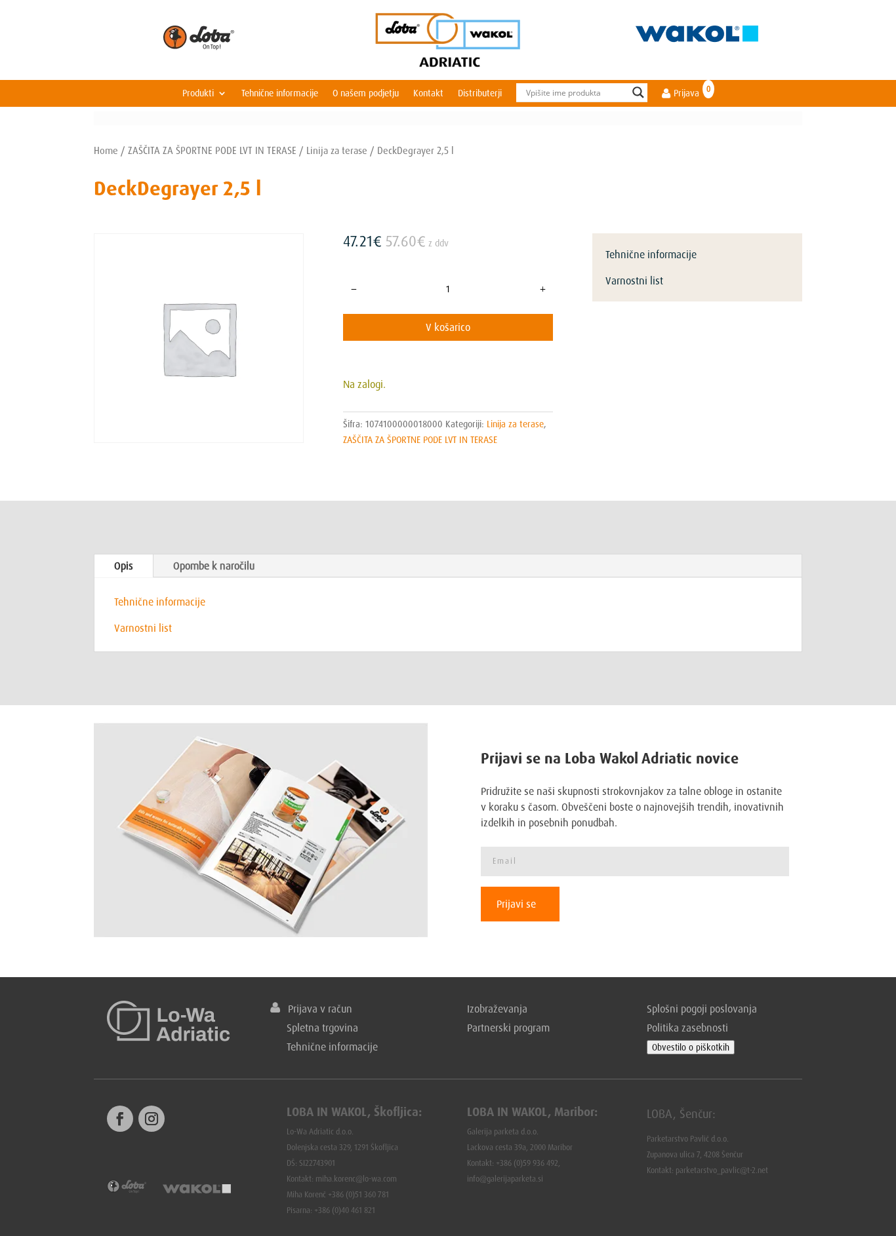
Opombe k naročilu (214, 565)
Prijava (685, 93)
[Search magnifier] (638, 92)
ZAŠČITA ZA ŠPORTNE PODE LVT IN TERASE (212, 150)
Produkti (198, 93)
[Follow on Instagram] (151, 1119)
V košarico (448, 327)
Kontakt (428, 93)
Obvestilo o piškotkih (690, 1047)
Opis (123, 565)
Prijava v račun (316, 1008)
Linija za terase (336, 150)
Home (106, 150)
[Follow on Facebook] (120, 1119)
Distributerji (480, 93)
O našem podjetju (366, 93)
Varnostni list (634, 280)
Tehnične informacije (279, 93)
